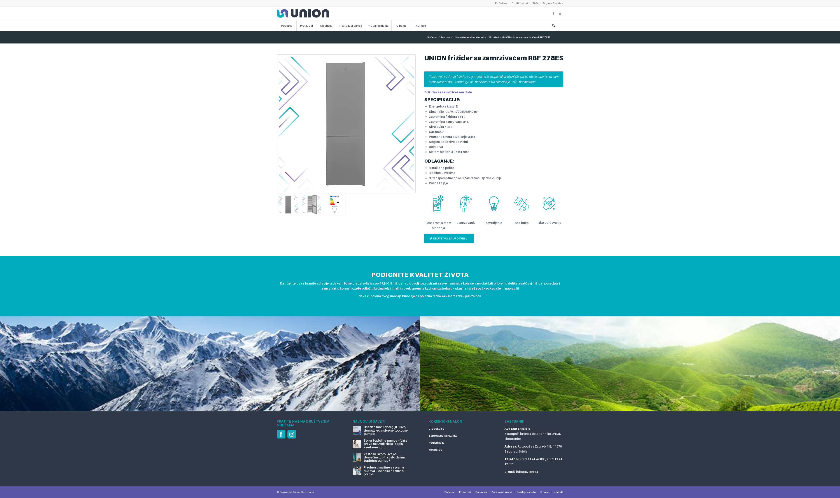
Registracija (436, 442)
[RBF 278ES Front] (346, 123)
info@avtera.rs (527, 472)
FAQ (535, 3)
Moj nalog (435, 449)
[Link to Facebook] (553, 13)
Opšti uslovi (519, 3)
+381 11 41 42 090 (532, 459)
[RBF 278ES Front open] (311, 204)
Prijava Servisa (552, 3)
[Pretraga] (553, 25)
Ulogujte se (436, 428)
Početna (501, 3)
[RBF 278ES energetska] (334, 204)
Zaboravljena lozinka (443, 435)
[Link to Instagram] (560, 13)
